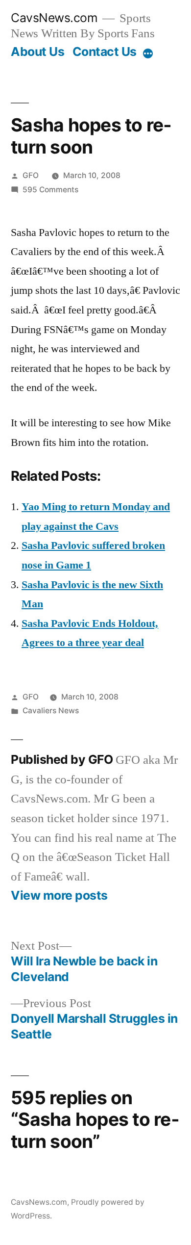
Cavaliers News (51, 710)
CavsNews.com (54, 17)
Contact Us (104, 51)
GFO (31, 175)
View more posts (59, 895)
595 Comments (50, 189)
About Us (37, 51)
